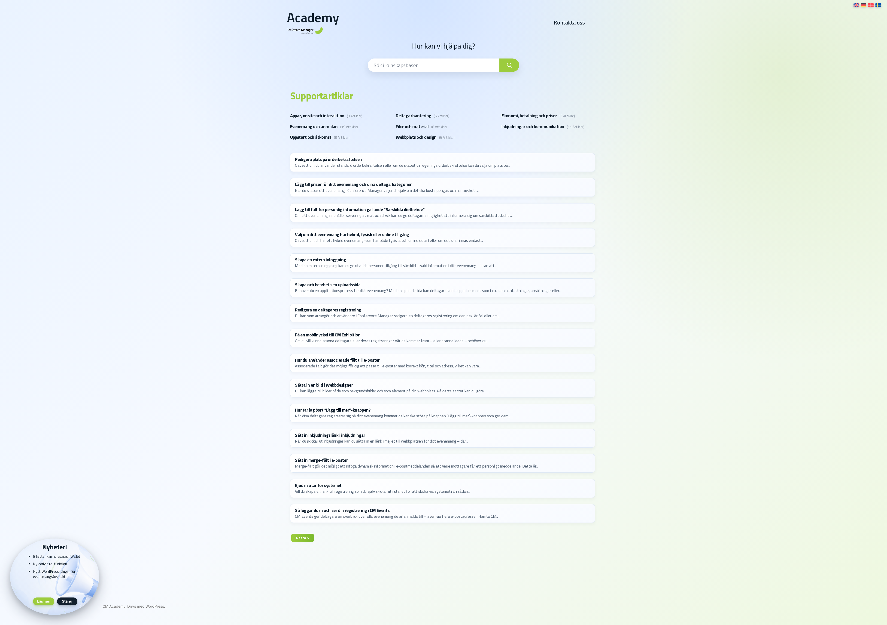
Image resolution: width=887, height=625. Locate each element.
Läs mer (43, 601)
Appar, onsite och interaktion (317, 115)
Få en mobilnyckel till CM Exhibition (327, 334)
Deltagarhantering (413, 115)
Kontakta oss (569, 22)
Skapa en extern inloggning (320, 259)
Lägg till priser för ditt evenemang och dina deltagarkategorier (353, 184)
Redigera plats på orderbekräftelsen (328, 159)
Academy (313, 17)
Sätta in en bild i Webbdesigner (324, 385)
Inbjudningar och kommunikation (532, 126)
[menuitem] (856, 5)
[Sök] (509, 65)
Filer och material (412, 126)
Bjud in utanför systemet (318, 485)
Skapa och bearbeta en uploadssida (327, 284)
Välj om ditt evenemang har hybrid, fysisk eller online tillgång (352, 234)
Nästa (301, 538)
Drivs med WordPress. (146, 606)
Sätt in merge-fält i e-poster (321, 460)
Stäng (67, 601)
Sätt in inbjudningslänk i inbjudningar (330, 435)
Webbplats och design (416, 137)
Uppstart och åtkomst (310, 137)
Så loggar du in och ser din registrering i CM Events (342, 510)
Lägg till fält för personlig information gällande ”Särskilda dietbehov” (360, 209)
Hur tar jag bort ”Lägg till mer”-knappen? (332, 409)
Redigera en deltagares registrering (328, 309)
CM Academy (114, 606)
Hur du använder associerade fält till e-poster (337, 360)
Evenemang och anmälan (314, 126)
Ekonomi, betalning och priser (529, 115)
